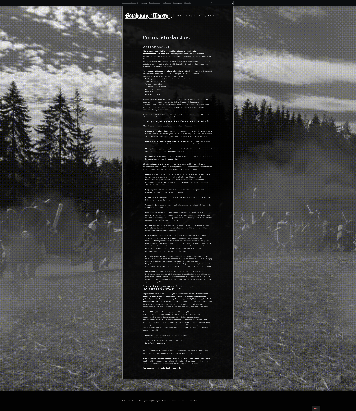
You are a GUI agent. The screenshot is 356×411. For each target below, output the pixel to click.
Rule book (167, 3)
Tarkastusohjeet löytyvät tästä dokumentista (163, 368)
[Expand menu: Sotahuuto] (139, 2)
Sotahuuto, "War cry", (130, 3)
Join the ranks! (154, 3)
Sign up (144, 3)
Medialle (187, 3)
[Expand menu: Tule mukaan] (160, 2)
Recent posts (177, 3)
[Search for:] (222, 3)
